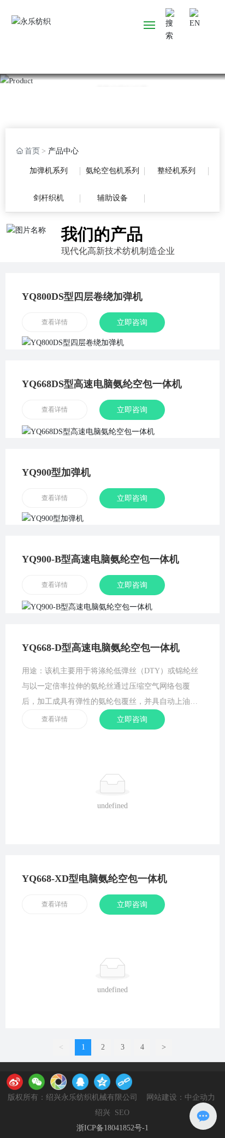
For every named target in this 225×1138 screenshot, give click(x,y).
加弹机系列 (48, 171)
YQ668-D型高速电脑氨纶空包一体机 (101, 647)
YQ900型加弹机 (56, 472)
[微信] (36, 1082)
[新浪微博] (15, 1082)
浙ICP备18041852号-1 (112, 1128)
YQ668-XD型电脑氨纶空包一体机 (94, 878)
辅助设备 (112, 198)
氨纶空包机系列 (112, 171)
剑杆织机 (48, 198)
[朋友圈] (58, 1082)
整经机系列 (176, 171)
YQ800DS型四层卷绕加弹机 (82, 296)
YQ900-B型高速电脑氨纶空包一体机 (100, 559)
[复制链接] (124, 1082)
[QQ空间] (102, 1082)
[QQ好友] (80, 1082)
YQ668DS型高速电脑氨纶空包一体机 (102, 383)
